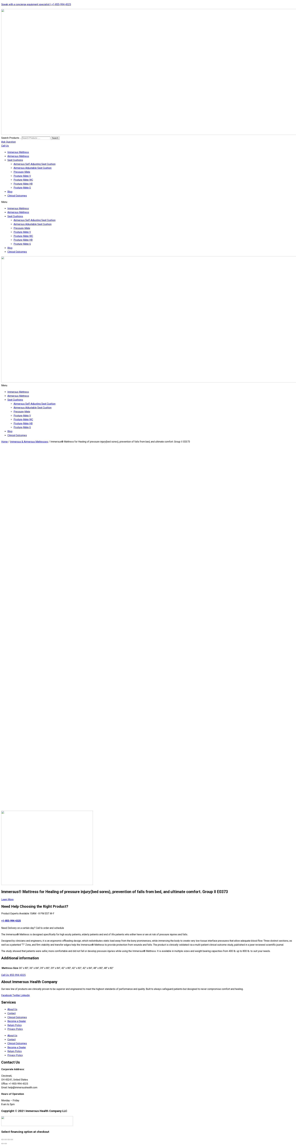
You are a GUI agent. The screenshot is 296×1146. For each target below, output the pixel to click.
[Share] (5, 1139)
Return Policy (14, 1025)
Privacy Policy (15, 1029)
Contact (11, 1013)
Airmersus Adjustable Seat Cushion (32, 167)
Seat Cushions (15, 160)
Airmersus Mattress (18, 156)
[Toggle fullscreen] (8, 1139)
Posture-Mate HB (23, 183)
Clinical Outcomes (17, 195)
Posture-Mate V (22, 175)
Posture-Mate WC (23, 179)
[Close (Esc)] (2, 1139)
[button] (148, 202)
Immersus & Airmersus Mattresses (29, 441)
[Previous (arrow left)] (2, 1143)
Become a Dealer (16, 1021)
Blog (9, 191)
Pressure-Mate (22, 171)
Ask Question (8, 141)
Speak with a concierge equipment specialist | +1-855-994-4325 (36, 4)
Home (4, 441)
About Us (12, 1009)
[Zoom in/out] (11, 1139)
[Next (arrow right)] (5, 1143)
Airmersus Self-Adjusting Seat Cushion (35, 164)
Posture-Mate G (22, 187)
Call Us (5, 145)
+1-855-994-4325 (11, 920)
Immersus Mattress (18, 152)
